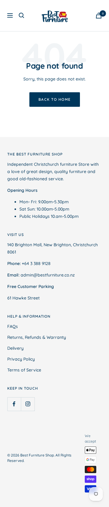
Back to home (54, 99)
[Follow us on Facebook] (14, 404)
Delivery (15, 348)
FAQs (12, 326)
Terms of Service (24, 370)
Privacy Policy (21, 359)
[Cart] (99, 15)
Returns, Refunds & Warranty (36, 337)
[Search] (21, 15)
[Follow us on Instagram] (28, 404)
